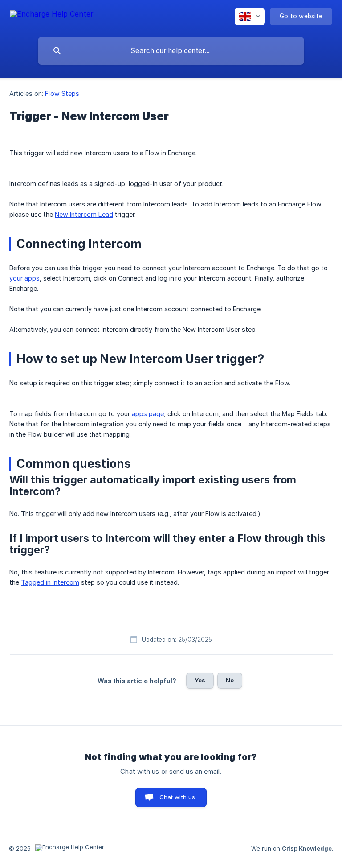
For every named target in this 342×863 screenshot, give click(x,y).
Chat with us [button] (177, 797)
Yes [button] (200, 680)
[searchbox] (171, 51)
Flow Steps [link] (62, 93)
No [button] (230, 680)
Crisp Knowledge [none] (307, 848)
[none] (52, 15)
